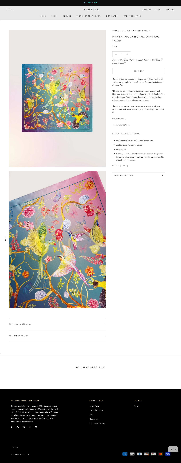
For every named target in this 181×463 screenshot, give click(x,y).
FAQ (91, 414)
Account (147, 10)
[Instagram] (18, 427)
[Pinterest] (127, 166)
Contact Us (93, 419)
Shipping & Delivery (20, 324)
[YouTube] (24, 427)
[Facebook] (121, 166)
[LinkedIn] (36, 427)
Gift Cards (112, 16)
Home (43, 16)
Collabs (67, 16)
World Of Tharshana (88, 16)
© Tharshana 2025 (20, 454)
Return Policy (94, 406)
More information (123, 175)
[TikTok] (30, 427)
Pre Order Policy (18, 336)
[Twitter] (124, 166)
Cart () (169, 10)
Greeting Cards (132, 16)
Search (158, 10)
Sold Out (139, 71)
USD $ (9, 10)
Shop (54, 16)
